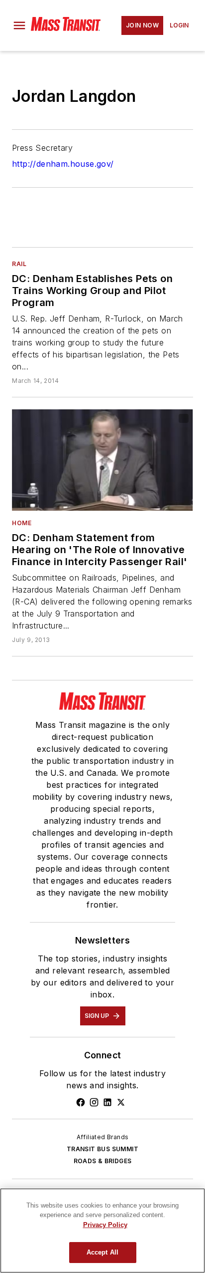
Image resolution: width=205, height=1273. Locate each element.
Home (21, 523)
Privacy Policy (105, 1225)
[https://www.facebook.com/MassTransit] (81, 1102)
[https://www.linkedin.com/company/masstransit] (107, 1102)
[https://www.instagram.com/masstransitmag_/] (94, 1102)
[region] (102, 1230)
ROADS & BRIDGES (103, 1161)
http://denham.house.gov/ (63, 164)
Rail (19, 264)
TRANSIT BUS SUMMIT (102, 1149)
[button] (19, 25)
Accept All (102, 1252)
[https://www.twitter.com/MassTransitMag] (121, 1102)
